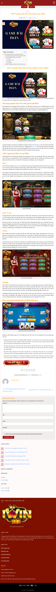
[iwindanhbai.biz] (28, 3)
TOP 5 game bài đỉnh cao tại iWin (13, 57)
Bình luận (5, 403)
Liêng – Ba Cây (11, 60)
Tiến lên (9, 61)
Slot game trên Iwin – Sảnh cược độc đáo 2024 (40, 389)
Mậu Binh (10, 62)
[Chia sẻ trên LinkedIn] (34, 370)
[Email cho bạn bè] (29, 370)
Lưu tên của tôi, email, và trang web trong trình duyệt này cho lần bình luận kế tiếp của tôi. (23, 434)
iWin (34, 98)
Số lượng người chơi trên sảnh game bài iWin (16, 55)
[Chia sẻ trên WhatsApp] (22, 370)
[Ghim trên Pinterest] (32, 370)
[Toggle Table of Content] (24, 52)
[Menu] (2, 3)
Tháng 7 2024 (4, 490)
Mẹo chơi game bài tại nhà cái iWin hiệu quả (15, 64)
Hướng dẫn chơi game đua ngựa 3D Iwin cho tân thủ (17, 464)
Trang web (5, 427)
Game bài (4, 98)
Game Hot (3, 480)
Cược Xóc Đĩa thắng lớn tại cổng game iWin (15, 456)
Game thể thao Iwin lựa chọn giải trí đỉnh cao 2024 (17, 460)
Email (4, 421)
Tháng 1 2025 (4, 488)
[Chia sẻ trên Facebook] (24, 370)
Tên (4, 414)
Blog (2, 477)
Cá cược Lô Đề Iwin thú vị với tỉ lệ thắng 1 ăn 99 (16, 452)
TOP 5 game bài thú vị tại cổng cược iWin (13, 54)
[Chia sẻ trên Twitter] (27, 370)
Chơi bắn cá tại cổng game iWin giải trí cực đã (16, 448)
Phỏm (9, 58)
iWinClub (34, 146)
